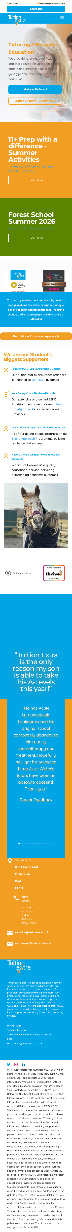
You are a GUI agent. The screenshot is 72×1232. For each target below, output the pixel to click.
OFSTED (37, 380)
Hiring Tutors (14, 1025)
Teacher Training (16, 1030)
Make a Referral (35, 89)
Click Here (35, 180)
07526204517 (14, 3)
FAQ (9, 1039)
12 (50, 843)
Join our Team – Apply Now (35, 101)
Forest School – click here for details (31, 228)
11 (47, 843)
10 (44, 843)
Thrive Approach (23, 439)
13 (53, 843)
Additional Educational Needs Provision (29, 1034)
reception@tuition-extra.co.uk (32, 932)
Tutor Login (36, 8)
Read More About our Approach (36, 336)
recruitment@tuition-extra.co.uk (33, 943)
